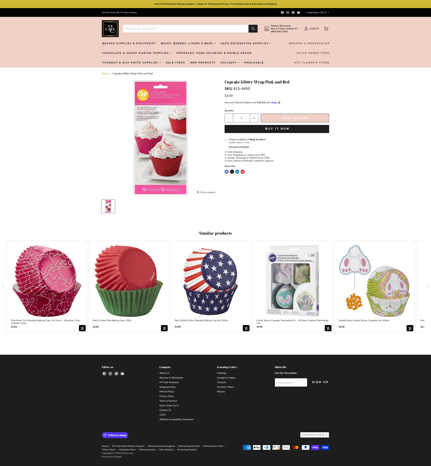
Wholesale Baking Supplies (161, 446)
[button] (3, 286)
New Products (202, 63)
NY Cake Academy (169, 382)
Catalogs (221, 373)
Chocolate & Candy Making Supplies (135, 53)
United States (316, 12)
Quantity (229, 110)
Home (105, 73)
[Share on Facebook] (227, 172)
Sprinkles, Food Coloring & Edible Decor (213, 53)
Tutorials (221, 382)
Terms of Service (168, 400)
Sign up (320, 382)
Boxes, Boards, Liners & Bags (187, 43)
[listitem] (47, 286)
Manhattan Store (127, 449)
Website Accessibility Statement (176, 419)
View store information (239, 147)
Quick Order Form (312, 53)
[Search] (253, 29)
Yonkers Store (108, 449)
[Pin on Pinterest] (243, 172)
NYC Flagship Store (311, 63)
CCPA (162, 414)
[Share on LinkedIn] (237, 172)
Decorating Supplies (187, 449)
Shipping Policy (167, 387)
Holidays (228, 63)
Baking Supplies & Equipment (128, 43)
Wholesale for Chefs (213, 446)
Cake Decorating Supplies (244, 43)
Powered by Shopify (112, 456)
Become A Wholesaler (309, 43)
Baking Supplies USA (189, 446)
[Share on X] (232, 172)
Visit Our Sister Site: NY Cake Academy (119, 12)
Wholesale (254, 63)
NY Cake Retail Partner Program (128, 446)
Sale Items (175, 63)
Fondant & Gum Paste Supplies (130, 63)
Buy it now (277, 128)
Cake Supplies (166, 449)
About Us (164, 373)
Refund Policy (166, 391)
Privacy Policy (166, 396)
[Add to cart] (82, 328)
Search (105, 446)
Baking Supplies (147, 449)
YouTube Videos (225, 387)
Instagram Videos (226, 377)
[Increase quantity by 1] (254, 118)
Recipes (221, 391)
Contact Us (165, 410)
